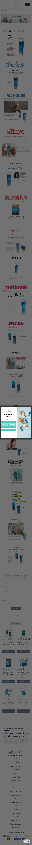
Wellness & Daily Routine (9, 427)
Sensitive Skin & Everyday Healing (8, 424)
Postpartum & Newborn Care (8, 421)
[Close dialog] (30, 407)
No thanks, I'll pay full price (9, 432)
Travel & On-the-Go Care (9, 429)
